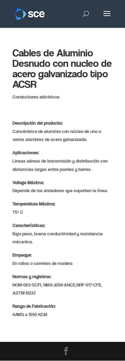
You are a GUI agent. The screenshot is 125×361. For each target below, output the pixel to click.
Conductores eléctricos (36, 97)
